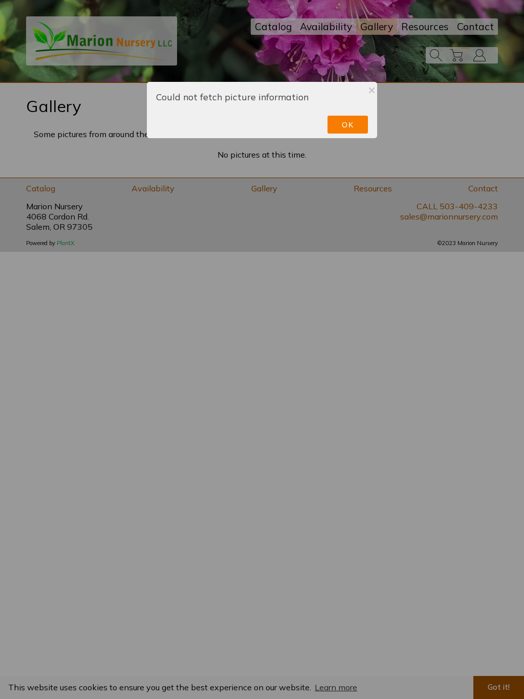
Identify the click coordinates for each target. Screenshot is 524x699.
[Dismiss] (371, 90)
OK (348, 125)
